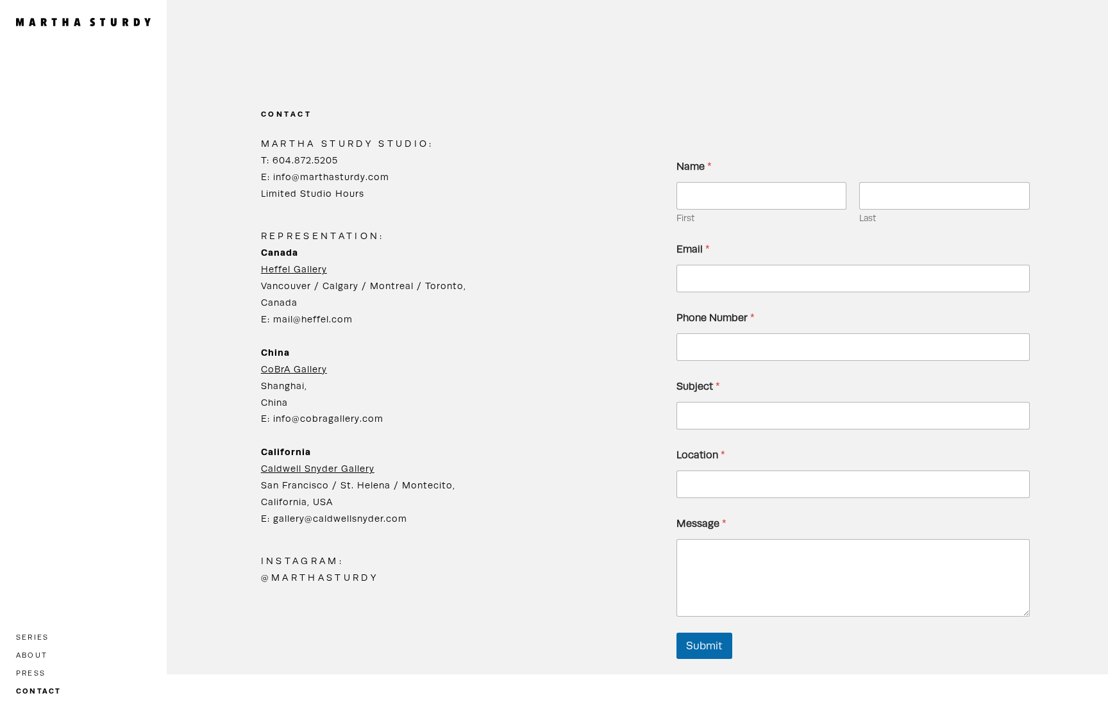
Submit (704, 645)
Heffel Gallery (294, 268)
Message (701, 523)
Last (867, 218)
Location (700, 455)
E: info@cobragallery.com (322, 418)
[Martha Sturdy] (83, 21)
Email (693, 249)
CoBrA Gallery (294, 368)
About (31, 655)
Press (31, 673)
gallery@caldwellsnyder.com (340, 518)
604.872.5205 (305, 159)
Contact (39, 691)
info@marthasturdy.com (331, 176)
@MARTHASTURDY (319, 577)
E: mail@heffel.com (307, 318)
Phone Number (715, 318)
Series (32, 637)
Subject (698, 386)
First (685, 218)
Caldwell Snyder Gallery (317, 468)
